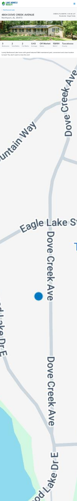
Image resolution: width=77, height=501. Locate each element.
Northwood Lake (9, 10)
